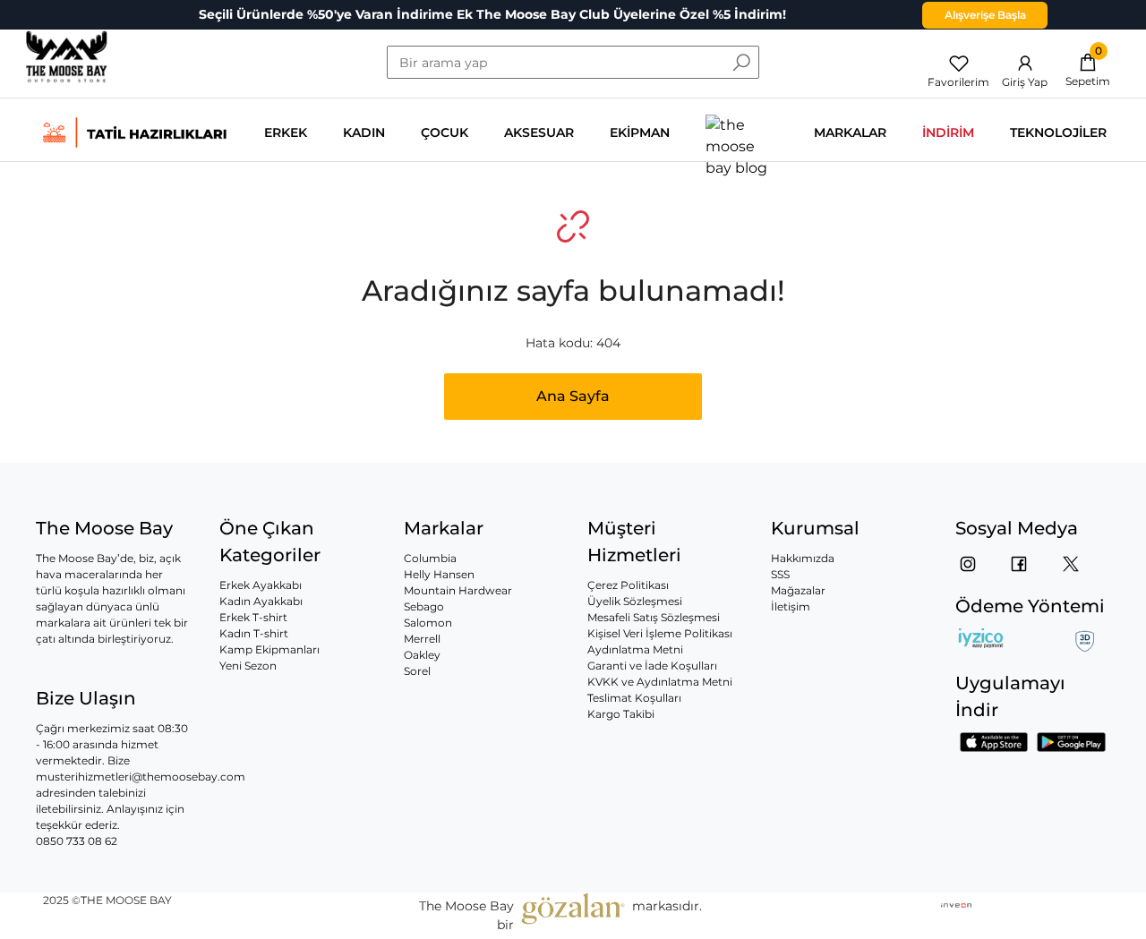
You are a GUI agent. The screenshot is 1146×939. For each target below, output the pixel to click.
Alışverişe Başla (985, 14)
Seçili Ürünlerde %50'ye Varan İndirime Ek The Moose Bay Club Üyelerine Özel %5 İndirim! (492, 14)
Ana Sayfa (573, 396)
